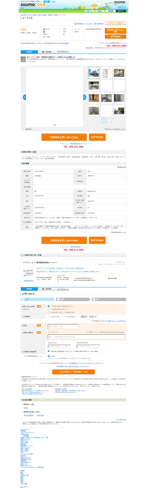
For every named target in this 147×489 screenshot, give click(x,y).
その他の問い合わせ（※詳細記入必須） (63, 312)
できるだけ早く (55, 317)
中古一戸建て (24, 450)
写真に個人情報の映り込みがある (32, 394)
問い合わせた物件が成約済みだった (33, 392)
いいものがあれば (69, 317)
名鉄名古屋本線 (28, 415)
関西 (21, 478)
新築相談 (23, 460)
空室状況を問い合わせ (115, 31)
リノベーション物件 (26, 454)
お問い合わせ (122, 7)
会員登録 (110, 11)
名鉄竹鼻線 (40, 415)
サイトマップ (122, 6)
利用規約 (73, 363)
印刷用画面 (99, 23)
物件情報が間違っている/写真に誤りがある (35, 390)
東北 (21, 472)
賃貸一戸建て (24, 442)
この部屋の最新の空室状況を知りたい (62, 306)
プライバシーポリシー (87, 363)
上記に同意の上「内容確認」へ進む (73, 372)
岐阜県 (44, 15)
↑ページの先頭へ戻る (120, 419)
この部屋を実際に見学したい (59, 309)
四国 (21, 480)
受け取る (52, 356)
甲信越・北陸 (24, 475)
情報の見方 (122, 167)
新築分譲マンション (26, 445)
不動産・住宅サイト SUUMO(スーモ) (31, 437)
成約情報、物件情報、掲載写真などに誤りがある (70, 390)
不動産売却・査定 (25, 459)
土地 (21, 452)
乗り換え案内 (64, 43)
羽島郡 (50, 15)
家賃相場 (23, 444)
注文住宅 (23, 455)
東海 (21, 477)
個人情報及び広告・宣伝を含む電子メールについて (72, 366)
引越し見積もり (25, 462)
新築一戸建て (24, 449)
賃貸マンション (25, 439)
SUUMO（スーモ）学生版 (28, 15)
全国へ (54, 1)
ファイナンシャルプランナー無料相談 (32, 467)
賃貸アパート (24, 440)
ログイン (121, 11)
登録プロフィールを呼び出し (117, 321)
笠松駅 (56, 15)
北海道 (22, 470)
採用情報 (26, 436)
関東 (21, 474)
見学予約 (115, 36)
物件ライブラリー (25, 465)
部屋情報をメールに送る (84, 23)
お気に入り (89, 11)
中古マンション (25, 447)
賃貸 (39, 15)
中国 (21, 482)
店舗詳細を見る (29, 280)
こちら (123, 129)
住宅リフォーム (25, 457)
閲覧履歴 (99, 11)
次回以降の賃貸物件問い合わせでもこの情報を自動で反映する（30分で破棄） (75, 351)
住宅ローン (23, 464)
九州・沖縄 (23, 483)
